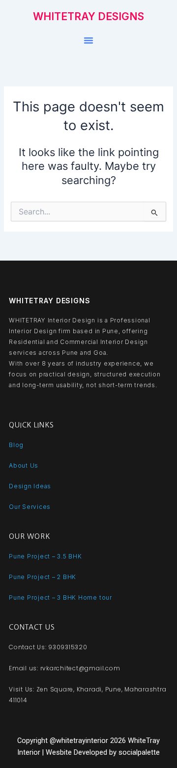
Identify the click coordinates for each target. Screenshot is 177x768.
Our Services (30, 506)
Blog (16, 445)
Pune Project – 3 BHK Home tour (60, 597)
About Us (23, 465)
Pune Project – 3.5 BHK (45, 556)
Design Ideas (30, 486)
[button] (88, 40)
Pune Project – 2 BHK (42, 577)
